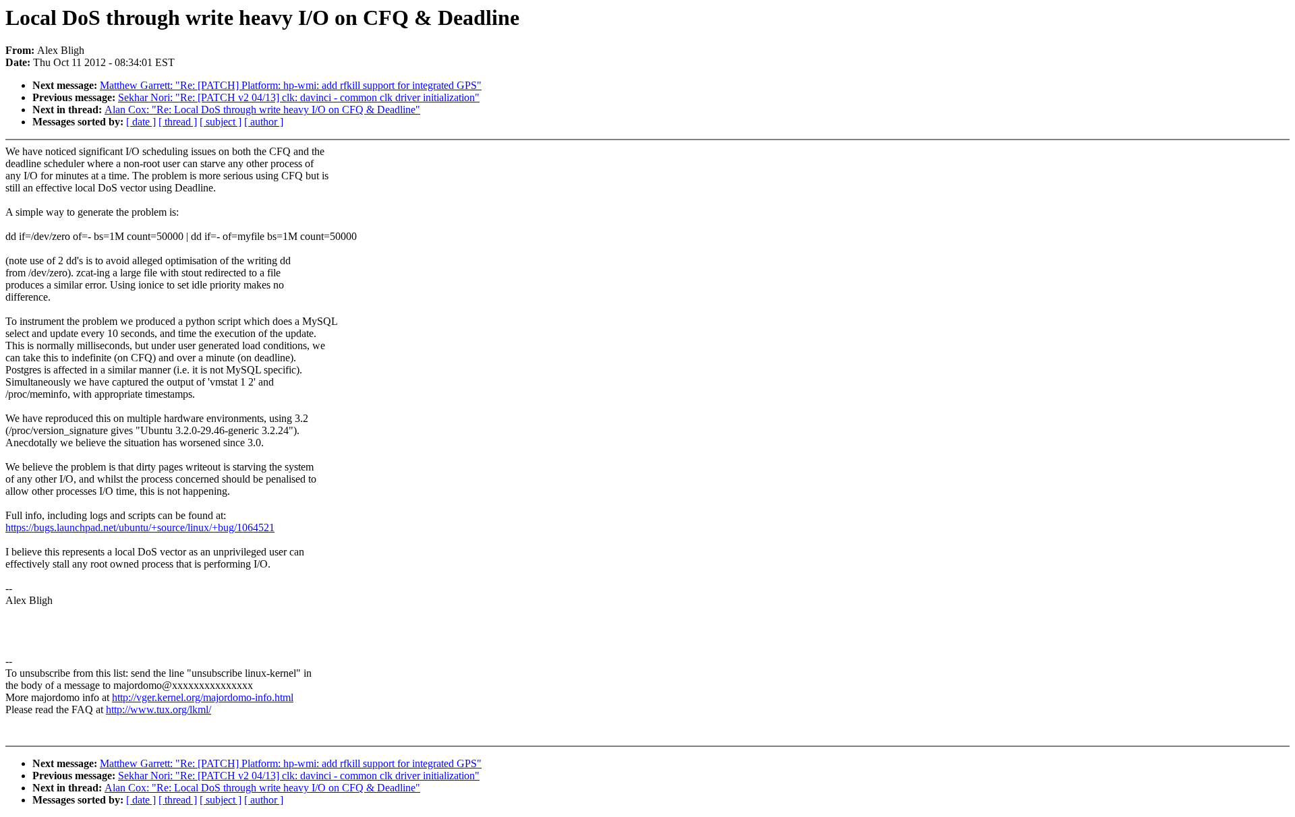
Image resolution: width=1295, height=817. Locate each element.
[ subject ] (220, 121)
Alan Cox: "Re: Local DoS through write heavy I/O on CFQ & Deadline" (262, 109)
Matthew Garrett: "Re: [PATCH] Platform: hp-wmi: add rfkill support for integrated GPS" (291, 85)
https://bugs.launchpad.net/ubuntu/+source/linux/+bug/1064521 (140, 527)
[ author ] (263, 121)
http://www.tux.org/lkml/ (158, 709)
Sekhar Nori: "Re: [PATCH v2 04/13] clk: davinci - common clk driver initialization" (299, 97)
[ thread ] (178, 121)
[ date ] (141, 121)
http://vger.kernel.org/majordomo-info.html (202, 697)
